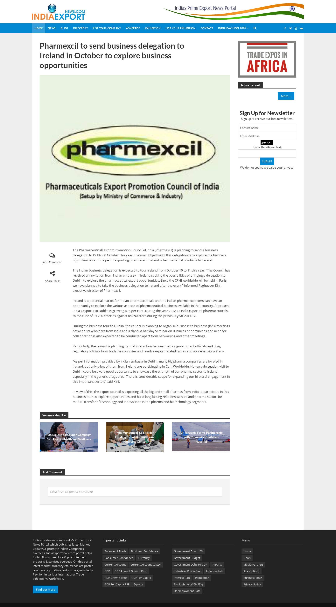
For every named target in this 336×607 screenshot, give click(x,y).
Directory (80, 28)
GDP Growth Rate (115, 578)
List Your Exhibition (180, 28)
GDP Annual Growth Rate (131, 571)
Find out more (45, 589)
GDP (107, 571)
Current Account (115, 564)
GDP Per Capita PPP (117, 584)
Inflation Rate (214, 571)
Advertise (133, 28)
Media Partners (253, 564)
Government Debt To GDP (190, 564)
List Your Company (107, 28)
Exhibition (153, 28)
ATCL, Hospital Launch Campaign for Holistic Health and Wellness (68, 437)
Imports (217, 564)
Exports (138, 584)
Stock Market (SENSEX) (188, 584)
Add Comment (52, 262)
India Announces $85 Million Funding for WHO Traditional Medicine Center (135, 437)
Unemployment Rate (187, 591)
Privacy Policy (252, 584)
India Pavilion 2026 (232, 28)
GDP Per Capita (141, 578)
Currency (144, 558)
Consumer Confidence (118, 558)
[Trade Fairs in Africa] (267, 59)
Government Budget (187, 558)
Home (38, 28)
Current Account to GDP (145, 564)
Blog (64, 28)
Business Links (252, 578)
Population (202, 578)
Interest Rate (182, 578)
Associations (251, 571)
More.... (286, 96)
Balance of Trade (115, 551)
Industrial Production (187, 571)
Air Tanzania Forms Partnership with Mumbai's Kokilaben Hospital (201, 437)
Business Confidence (144, 551)
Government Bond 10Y (188, 551)
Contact (206, 28)
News (52, 28)
